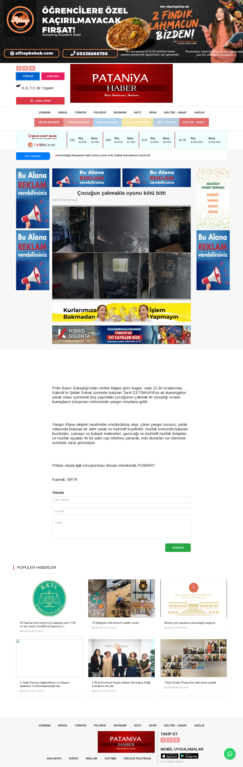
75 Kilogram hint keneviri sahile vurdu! (115, 622)
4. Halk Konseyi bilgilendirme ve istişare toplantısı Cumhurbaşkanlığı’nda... (44, 684)
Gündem (44, 112)
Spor (152, 112)
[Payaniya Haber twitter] (32, 68)
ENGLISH (53, 76)
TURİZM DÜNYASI (78, 122)
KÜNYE (73, 758)
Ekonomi (120, 112)
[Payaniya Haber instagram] (25, 68)
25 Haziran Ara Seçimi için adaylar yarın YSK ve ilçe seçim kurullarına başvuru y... (48, 624)
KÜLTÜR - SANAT (194, 122)
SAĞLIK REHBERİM (137, 122)
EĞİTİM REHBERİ (49, 122)
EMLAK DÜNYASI (107, 122)
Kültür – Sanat (175, 112)
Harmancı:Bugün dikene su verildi (80, 156)
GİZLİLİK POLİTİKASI (137, 758)
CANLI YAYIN (43, 100)
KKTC (137, 112)
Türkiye (80, 112)
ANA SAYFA (54, 758)
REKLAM (91, 758)
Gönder (178, 547)
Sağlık (199, 112)
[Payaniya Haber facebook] (18, 68)
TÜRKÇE (27, 76)
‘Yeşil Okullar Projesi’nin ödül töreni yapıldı (190, 682)
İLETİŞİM (110, 758)
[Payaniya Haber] (121, 83)
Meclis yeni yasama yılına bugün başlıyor (189, 622)
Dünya (62, 112)
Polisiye (100, 112)
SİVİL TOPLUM (166, 122)
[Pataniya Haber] (121, 312)
